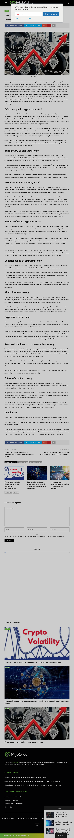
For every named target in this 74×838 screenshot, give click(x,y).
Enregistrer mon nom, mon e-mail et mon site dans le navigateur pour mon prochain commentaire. (34, 536)
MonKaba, (15, 762)
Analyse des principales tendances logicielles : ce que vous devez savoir (64, 822)
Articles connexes (10, 462)
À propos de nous (8, 818)
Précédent (9, 492)
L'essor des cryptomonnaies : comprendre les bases (24, 742)
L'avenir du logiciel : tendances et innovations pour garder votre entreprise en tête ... (19, 454)
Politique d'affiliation (11, 800)
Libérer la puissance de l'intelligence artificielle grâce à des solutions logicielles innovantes (63, 831)
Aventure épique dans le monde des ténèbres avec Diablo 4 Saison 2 (26, 777)
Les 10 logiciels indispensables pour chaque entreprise (62, 814)
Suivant (15, 492)
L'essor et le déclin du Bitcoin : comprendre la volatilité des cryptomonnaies (33, 662)
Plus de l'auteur (23, 462)
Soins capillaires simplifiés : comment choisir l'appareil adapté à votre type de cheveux (32, 781)
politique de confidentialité (13, 797)
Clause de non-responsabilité (28, 818)
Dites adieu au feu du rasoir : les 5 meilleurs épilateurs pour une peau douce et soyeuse (33, 785)
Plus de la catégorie (36, 462)
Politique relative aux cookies (14, 803)
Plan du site (8, 807)
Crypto (6, 10)
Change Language (51, 14)
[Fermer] (46, 808)
